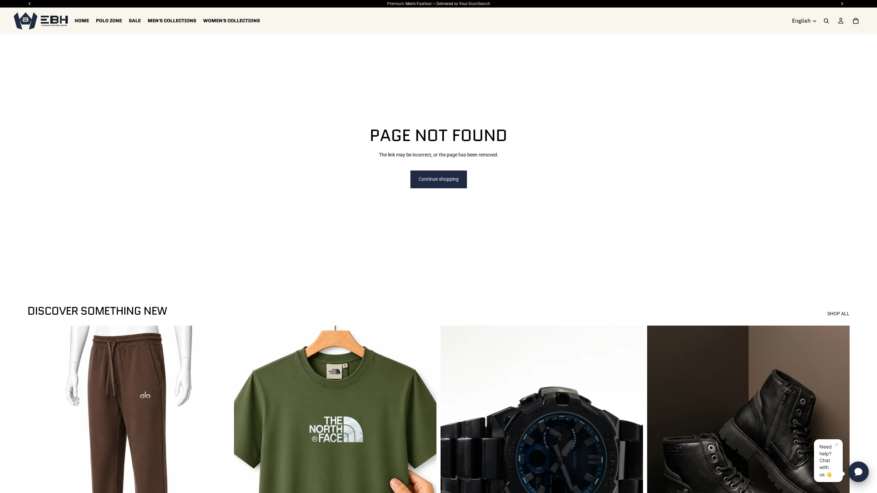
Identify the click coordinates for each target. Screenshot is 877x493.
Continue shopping (439, 179)
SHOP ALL (838, 313)
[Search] (826, 20)
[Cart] (855, 20)
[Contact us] (858, 472)
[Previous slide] (451, 451)
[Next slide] (632, 451)
